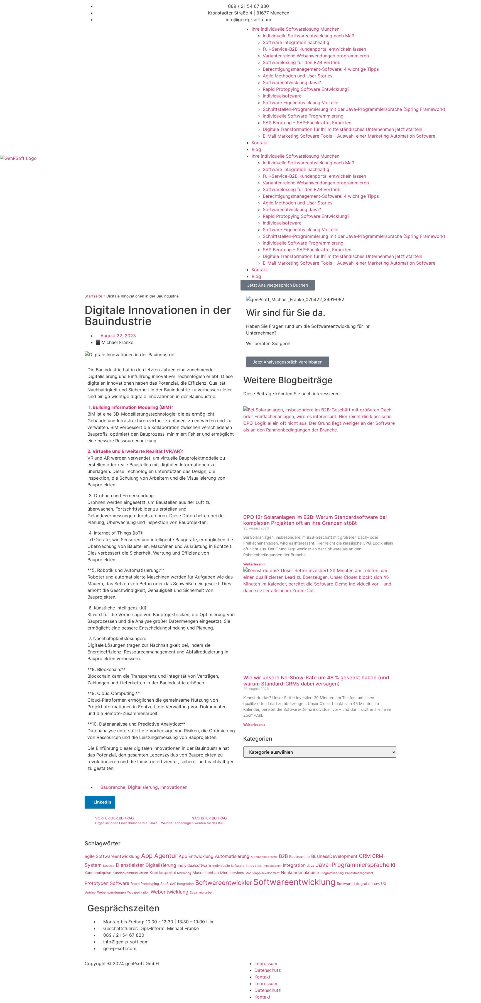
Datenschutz (267, 970)
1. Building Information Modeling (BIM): (131, 407)
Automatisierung (232, 856)
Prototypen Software (107, 883)
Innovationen (173, 787)
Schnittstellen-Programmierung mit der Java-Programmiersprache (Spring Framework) (354, 109)
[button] (100, 802)
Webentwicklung (169, 892)
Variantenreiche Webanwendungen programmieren (316, 55)
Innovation (254, 865)
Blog (256, 149)
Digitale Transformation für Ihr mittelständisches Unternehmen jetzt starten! (342, 129)
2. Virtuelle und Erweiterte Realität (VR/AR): (135, 451)
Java (310, 866)
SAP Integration (182, 884)
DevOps (108, 866)
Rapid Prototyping (145, 884)
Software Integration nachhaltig (296, 42)
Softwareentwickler (223, 882)
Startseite (93, 296)
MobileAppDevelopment (262, 873)
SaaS (164, 884)
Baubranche (112, 787)
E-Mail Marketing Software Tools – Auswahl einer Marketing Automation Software (349, 136)
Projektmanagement (359, 873)
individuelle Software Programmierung (303, 116)
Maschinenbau (206, 872)
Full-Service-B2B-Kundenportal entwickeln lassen (314, 49)
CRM (365, 856)
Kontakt (260, 142)
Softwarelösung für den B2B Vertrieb (301, 62)
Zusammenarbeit (201, 892)
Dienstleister (130, 865)
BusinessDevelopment (334, 856)
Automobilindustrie (264, 857)
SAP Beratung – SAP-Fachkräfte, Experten (307, 122)
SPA (377, 884)
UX (383, 883)
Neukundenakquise (300, 872)
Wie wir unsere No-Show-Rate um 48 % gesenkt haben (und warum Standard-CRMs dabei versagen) (316, 681)
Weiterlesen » (254, 564)
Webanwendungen (111, 892)
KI (393, 865)
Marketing (184, 873)
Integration (294, 865)
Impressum (265, 963)
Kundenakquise (98, 872)
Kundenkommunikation (130, 873)
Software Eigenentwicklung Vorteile (300, 102)
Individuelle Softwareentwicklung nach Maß (308, 35)
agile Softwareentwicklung (112, 856)
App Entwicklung (196, 856)
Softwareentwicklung (294, 882)
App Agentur (159, 855)
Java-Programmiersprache (352, 864)
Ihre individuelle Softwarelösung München (295, 29)
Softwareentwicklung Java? (292, 82)
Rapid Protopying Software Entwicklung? (306, 89)
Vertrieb (90, 892)
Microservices (232, 872)
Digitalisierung (143, 787)
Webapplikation (138, 892)
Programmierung (332, 873)
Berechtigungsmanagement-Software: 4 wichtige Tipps (321, 69)
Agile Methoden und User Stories (297, 76)
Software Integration (355, 883)
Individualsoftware (282, 96)
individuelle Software (228, 866)
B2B (283, 856)
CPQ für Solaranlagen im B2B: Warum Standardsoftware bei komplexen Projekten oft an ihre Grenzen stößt (315, 520)
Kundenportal (162, 872)
